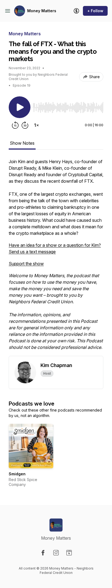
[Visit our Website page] (69, 552)
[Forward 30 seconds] (25, 125)
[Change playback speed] (36, 125)
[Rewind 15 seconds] (15, 125)
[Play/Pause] (19, 107)
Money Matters (41, 10)
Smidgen (17, 474)
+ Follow (95, 10)
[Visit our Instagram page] (56, 552)
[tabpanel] (56, 257)
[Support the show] (76, 11)
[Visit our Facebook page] (43, 552)
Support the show (26, 263)
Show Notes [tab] (22, 143)
